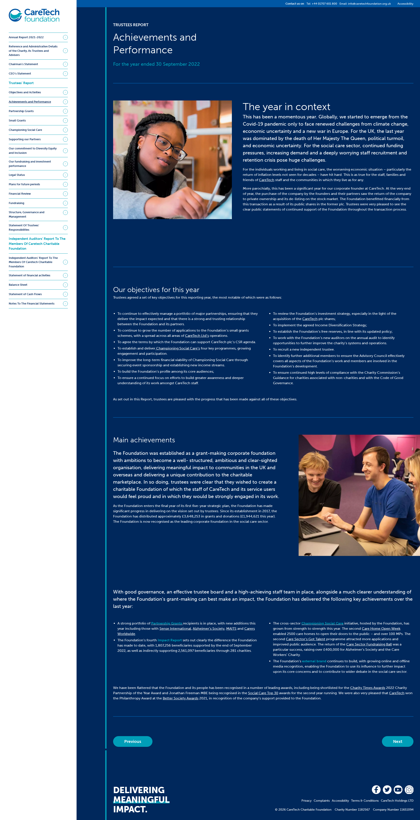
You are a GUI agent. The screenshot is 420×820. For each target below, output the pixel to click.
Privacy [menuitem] (306, 801)
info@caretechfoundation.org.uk (369, 3)
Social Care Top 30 (263, 693)
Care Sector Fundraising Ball (369, 644)
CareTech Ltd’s (197, 336)
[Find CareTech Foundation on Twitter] (387, 789)
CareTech (266, 180)
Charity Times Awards (367, 688)
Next (397, 741)
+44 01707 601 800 (324, 3)
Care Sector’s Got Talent (305, 639)
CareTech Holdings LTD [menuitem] (397, 801)
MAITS (231, 628)
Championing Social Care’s (177, 348)
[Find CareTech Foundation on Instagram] (409, 789)
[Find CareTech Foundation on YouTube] (398, 789)
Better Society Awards (180, 698)
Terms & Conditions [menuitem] (365, 801)
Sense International (175, 628)
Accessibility (405, 3)
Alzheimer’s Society (208, 628)
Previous (132, 741)
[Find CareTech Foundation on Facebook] (376, 789)
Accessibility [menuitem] (340, 801)
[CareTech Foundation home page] (34, 15)
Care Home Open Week (381, 628)
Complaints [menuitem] (322, 801)
